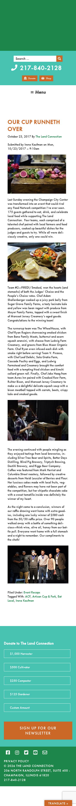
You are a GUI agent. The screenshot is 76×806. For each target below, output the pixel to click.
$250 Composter (20, 681)
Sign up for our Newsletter (38, 730)
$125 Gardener (20, 694)
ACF (28, 596)
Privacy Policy (16, 761)
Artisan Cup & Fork (44, 596)
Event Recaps (32, 592)
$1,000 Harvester (21, 654)
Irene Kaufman (25, 600)
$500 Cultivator (20, 667)
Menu (40, 92)
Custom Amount (20, 708)
